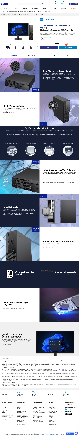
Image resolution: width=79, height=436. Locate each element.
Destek (71, 1)
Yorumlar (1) (52, 55)
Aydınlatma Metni (74, 428)
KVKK (40, 428)
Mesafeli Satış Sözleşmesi (66, 428)
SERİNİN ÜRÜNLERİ (68, 47)
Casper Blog (61, 1)
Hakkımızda (76, 1)
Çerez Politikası (44, 428)
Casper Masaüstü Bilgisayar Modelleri (22, 14)
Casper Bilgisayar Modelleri (10, 14)
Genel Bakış (14, 55)
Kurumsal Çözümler (49, 1)
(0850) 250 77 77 (71, 404)
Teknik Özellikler (32, 55)
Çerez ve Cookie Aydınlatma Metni (48, 434)
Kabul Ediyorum (70, 433)
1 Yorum (49, 39)
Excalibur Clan (67, 1)
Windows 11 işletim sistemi (62, 369)
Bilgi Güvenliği (50, 428)
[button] (3, 47)
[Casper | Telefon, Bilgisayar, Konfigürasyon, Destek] (8, 4)
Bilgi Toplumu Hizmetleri (57, 428)
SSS (67, 55)
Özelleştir (49, 47)
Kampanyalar (56, 1)
